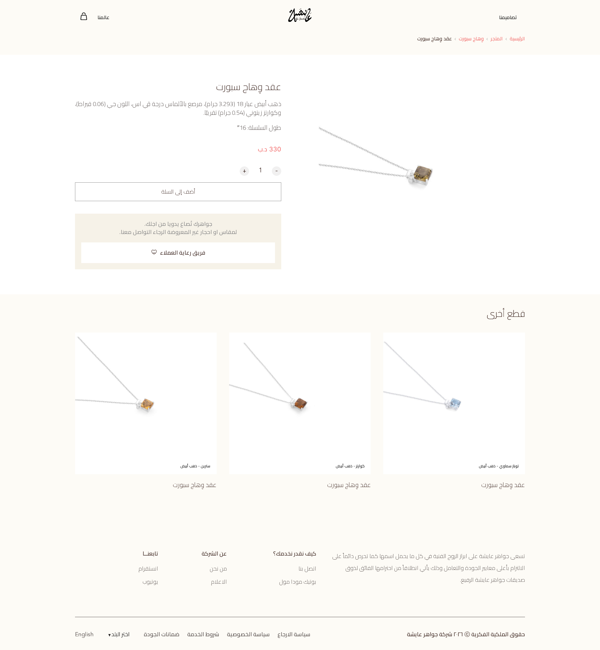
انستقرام (148, 568)
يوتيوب (150, 581)
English (84, 634)
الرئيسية (517, 38)
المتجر (497, 38)
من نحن (218, 568)
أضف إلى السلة (178, 191)
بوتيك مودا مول (297, 581)
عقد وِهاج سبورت (503, 484)
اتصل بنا (307, 568)
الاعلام (219, 581)
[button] (178, 252)
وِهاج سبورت (471, 38)
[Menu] (83, 17)
